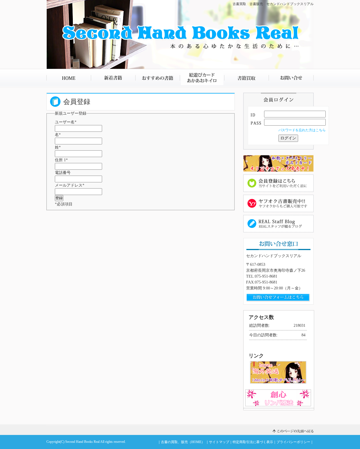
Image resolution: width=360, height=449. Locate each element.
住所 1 (61, 160)
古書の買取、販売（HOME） (183, 442)
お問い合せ (291, 78)
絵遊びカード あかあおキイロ (202, 78)
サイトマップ (219, 442)
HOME (68, 78)
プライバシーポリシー (293, 442)
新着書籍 (113, 78)
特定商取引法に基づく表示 (253, 442)
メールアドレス (69, 185)
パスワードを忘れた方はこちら (302, 130)
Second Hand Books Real (82, 442)
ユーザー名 (65, 122)
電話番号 (63, 173)
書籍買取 (246, 78)
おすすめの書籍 (157, 78)
